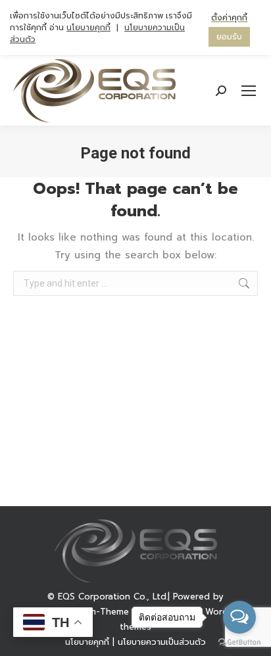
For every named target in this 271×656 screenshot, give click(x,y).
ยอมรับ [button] (229, 37)
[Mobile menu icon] (248, 91)
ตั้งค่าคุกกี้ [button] (229, 18)
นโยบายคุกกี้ (88, 28)
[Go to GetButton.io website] (239, 642)
